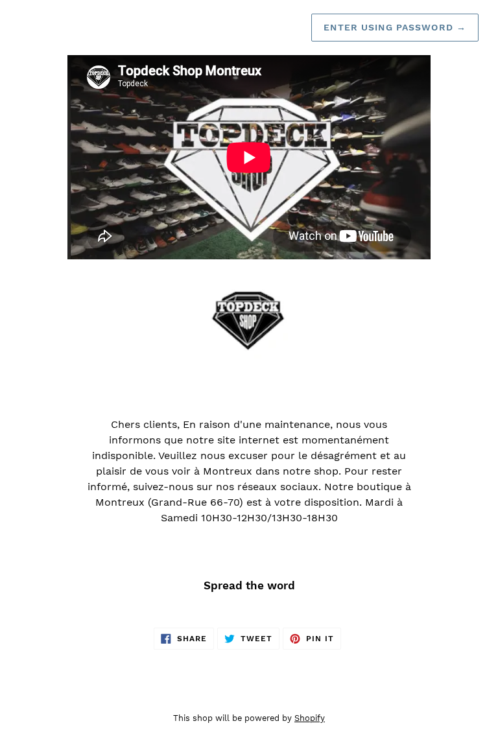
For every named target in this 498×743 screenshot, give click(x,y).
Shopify (309, 718)
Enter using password (395, 27)
